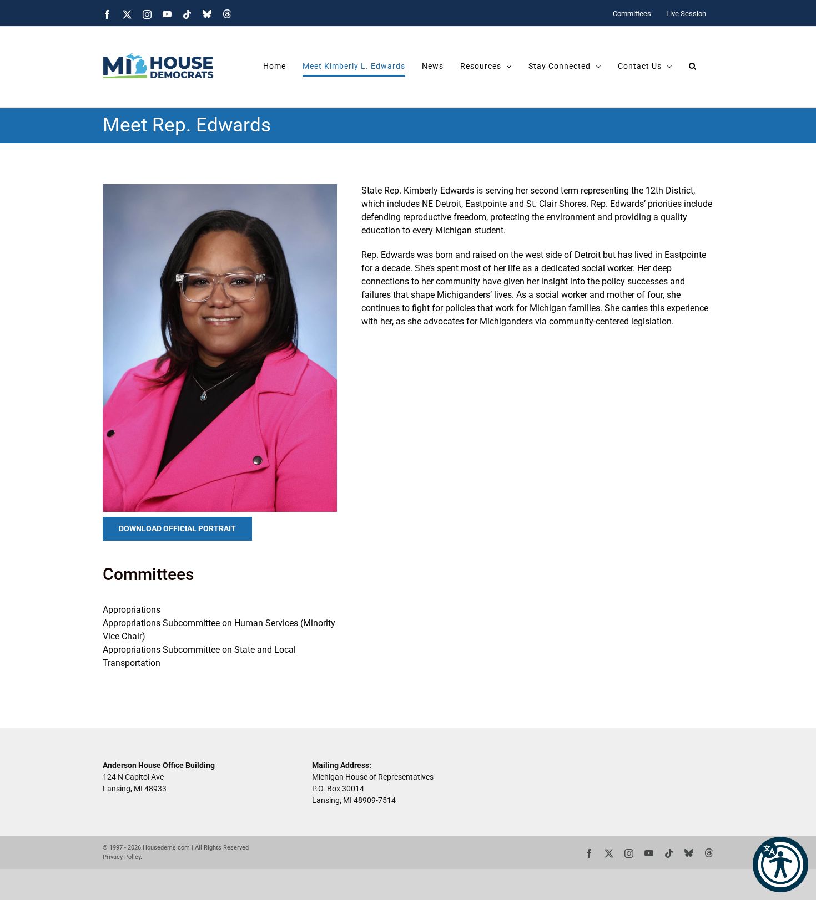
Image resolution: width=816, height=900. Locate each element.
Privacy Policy (121, 857)
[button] (780, 864)
